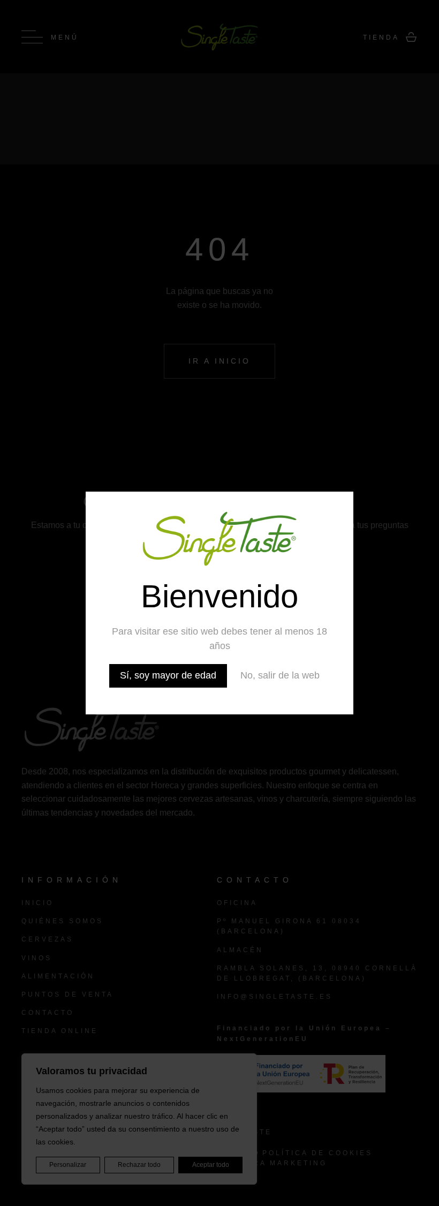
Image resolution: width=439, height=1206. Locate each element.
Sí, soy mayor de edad (168, 675)
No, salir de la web (280, 675)
